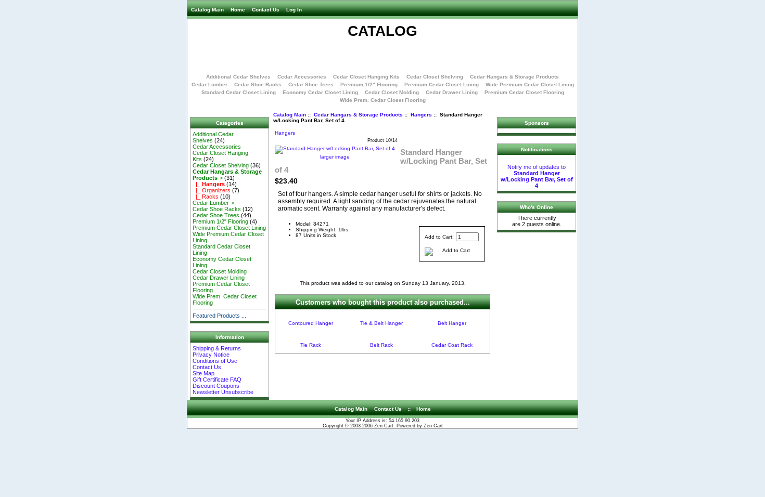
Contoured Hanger (310, 323)
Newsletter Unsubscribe (223, 392)
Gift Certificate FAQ (217, 379)
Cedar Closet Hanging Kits (366, 77)
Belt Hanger (452, 323)
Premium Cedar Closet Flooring (524, 92)
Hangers (421, 114)
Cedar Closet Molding (392, 92)
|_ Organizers (212, 190)
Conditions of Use (215, 361)
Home (238, 9)
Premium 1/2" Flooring (369, 84)
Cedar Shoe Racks (258, 84)
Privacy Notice (211, 354)
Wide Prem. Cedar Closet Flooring (383, 100)
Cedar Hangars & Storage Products (358, 114)
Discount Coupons (216, 386)
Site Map (203, 373)
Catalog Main (207, 9)
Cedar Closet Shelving (434, 77)
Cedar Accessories (301, 77)
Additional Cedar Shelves (238, 77)
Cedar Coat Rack (452, 345)
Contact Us (265, 9)
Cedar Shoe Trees (311, 84)
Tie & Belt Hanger (381, 323)
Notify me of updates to (537, 176)
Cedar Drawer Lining (452, 92)
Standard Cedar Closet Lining (238, 92)
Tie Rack (310, 345)
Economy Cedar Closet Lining (320, 92)
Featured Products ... (219, 315)
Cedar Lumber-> (213, 203)
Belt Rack (381, 345)
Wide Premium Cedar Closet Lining (530, 84)
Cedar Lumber (209, 84)
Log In (294, 9)
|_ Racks (206, 196)
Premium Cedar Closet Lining (441, 84)
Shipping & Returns (217, 348)
